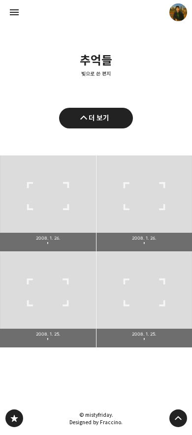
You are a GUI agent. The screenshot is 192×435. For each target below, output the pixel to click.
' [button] (48, 203)
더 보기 (99, 118)
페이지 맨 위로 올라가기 (178, 418)
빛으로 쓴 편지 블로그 (14, 418)
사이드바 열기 (14, 12)
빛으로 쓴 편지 (96, 73)
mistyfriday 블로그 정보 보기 (178, 12)
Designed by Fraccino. (96, 422)
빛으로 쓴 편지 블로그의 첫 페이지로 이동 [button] (96, 12)
